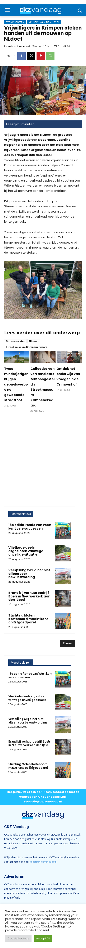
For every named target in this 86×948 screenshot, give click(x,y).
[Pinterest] (41, 56)
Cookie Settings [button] (18, 938)
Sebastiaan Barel (19, 46)
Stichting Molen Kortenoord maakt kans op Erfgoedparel (28, 618)
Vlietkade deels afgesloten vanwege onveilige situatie (25, 551)
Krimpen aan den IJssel (44, 22)
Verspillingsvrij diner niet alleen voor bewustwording (27, 720)
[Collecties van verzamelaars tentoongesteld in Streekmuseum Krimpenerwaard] (43, 357)
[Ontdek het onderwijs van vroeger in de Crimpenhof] (69, 357)
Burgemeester (15, 341)
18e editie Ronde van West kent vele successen (30, 527)
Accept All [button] (43, 938)
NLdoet (34, 341)
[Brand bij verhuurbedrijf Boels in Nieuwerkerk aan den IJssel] (63, 598)
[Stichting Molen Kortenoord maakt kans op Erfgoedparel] (63, 621)
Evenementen (15, 22)
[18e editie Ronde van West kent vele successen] (63, 530)
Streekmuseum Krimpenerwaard (27, 347)
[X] (31, 56)
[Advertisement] (43, 461)
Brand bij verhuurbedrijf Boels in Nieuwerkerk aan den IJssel (29, 596)
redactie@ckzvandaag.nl (42, 862)
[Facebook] (21, 56)
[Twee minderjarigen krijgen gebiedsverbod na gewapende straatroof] (16, 357)
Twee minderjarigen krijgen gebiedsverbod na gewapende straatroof (16, 384)
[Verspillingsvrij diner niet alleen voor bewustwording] (63, 576)
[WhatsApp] (50, 56)
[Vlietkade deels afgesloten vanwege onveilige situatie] (63, 553)
